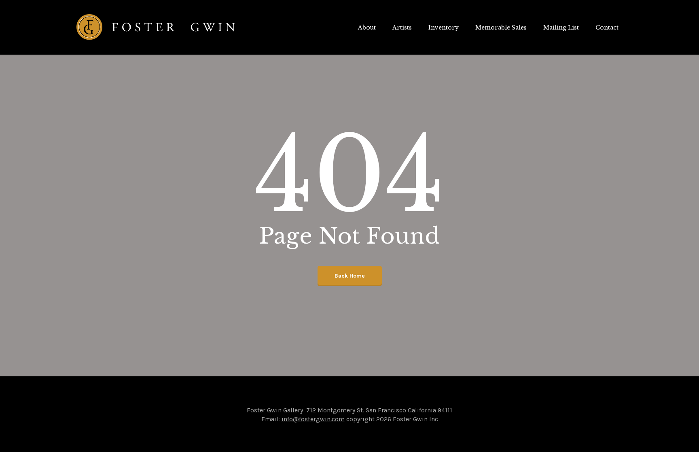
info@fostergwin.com (313, 419)
